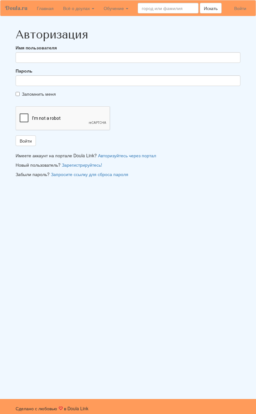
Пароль (24, 71)
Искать (211, 8)
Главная (47, 8)
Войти (240, 8)
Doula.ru (16, 8)
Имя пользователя (36, 47)
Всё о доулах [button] (77, 8)
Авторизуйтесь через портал (127, 155)
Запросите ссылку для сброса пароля (89, 174)
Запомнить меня (39, 94)
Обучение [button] (114, 8)
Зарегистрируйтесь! (82, 165)
